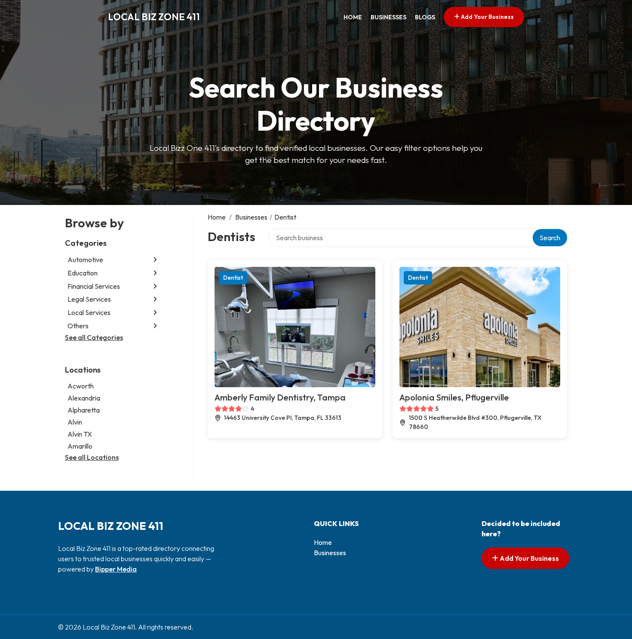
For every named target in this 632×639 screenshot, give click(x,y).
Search (550, 237)
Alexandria (83, 398)
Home (353, 17)
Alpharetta (83, 410)
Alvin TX (79, 434)
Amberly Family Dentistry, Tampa (280, 397)
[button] (155, 259)
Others (78, 325)
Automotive (85, 259)
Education (82, 273)
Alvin (74, 422)
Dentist (233, 277)
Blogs (425, 17)
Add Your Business (487, 17)
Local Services (88, 312)
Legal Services (89, 299)
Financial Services (93, 286)
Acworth (80, 386)
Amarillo (79, 446)
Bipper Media (116, 569)
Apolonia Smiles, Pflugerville (454, 397)
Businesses (388, 17)
